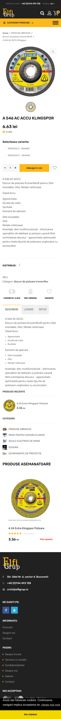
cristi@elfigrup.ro (17, 589)
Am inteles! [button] (30, 714)
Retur (42, 309)
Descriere (11, 309)
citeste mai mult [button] (50, 704)
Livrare (28, 309)
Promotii (8, 627)
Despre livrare (13, 654)
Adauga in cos (34, 168)
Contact (7, 638)
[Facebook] (19, 265)
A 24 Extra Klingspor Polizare (32, 403)
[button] (55, 13)
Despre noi (9, 632)
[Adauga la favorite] (54, 168)
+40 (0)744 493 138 (30, 3)
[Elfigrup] (8, 13)
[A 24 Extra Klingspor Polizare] (9, 405)
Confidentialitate (15, 665)
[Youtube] (14, 610)
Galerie (9, 676)
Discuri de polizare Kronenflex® (17, 36)
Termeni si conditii (15, 659)
